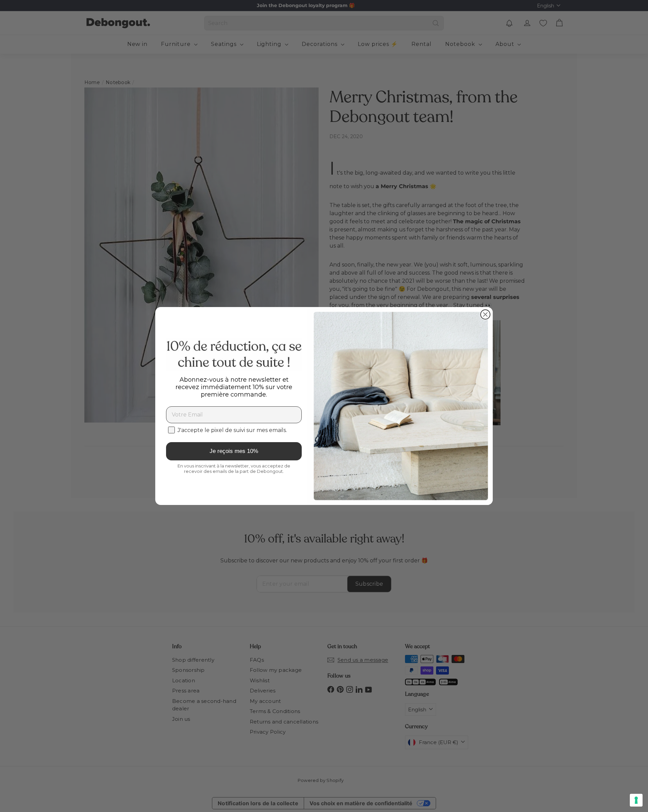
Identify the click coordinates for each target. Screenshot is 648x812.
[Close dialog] (485, 314)
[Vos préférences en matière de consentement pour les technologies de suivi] (636, 800)
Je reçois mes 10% (234, 451)
